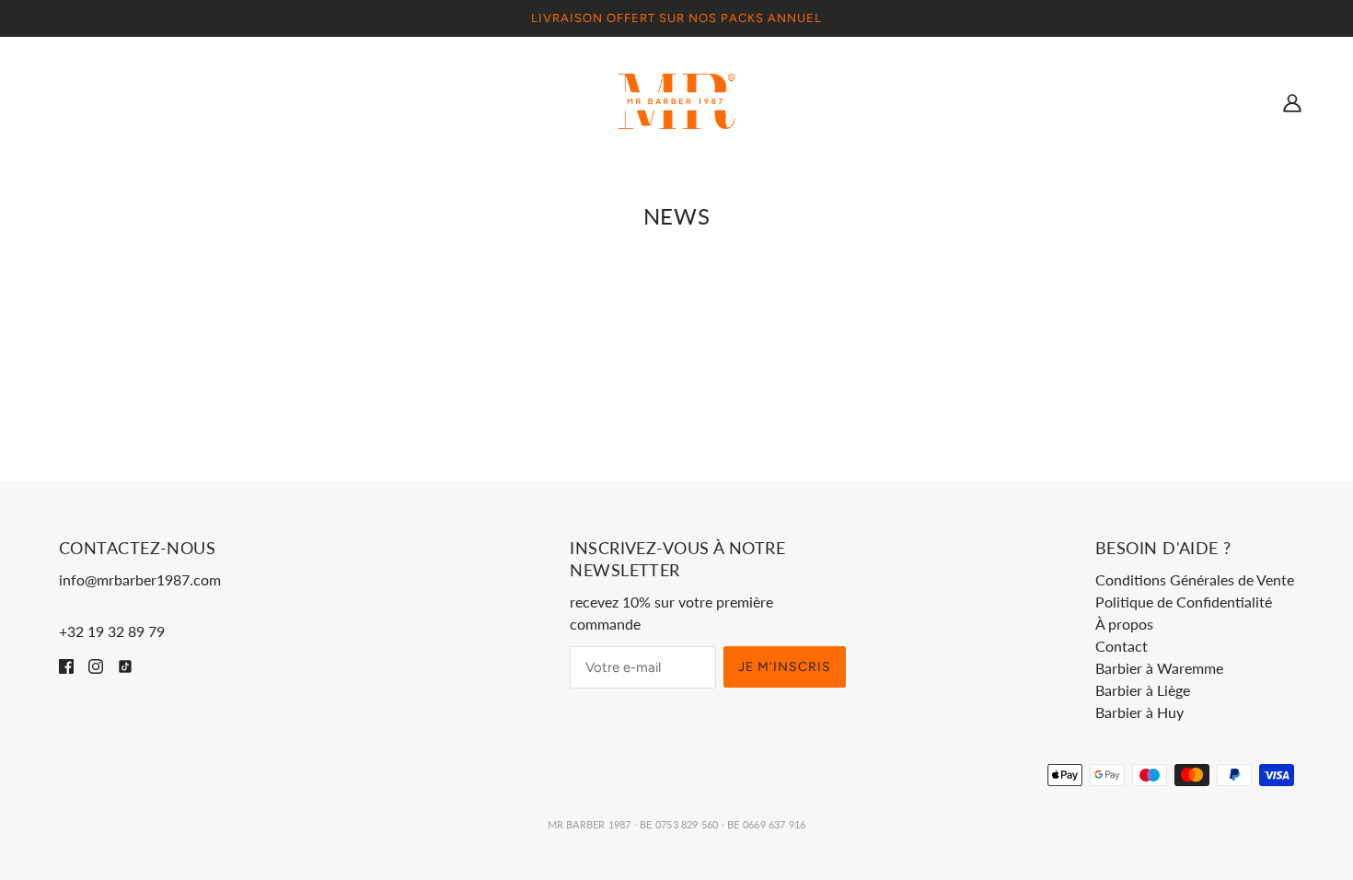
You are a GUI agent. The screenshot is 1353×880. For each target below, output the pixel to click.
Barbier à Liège (1142, 690)
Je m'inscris (784, 667)
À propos (1124, 623)
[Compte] (1292, 101)
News (676, 216)
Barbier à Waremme (1159, 668)
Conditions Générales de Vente (1194, 579)
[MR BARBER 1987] (677, 99)
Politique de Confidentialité (1183, 601)
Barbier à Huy (1139, 712)
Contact (1121, 645)
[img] (66, 664)
